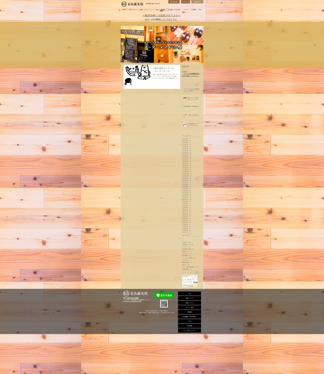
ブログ (190, 321)
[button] (201, 33)
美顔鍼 (190, 312)
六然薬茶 (189, 326)
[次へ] (315, 45)
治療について (190, 303)
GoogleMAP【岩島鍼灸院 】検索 (132, 301)
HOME (189, 293)
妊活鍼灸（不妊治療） (189, 316)
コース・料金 (190, 307)
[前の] (9, 45)
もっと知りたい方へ (190, 330)
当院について (190, 298)
